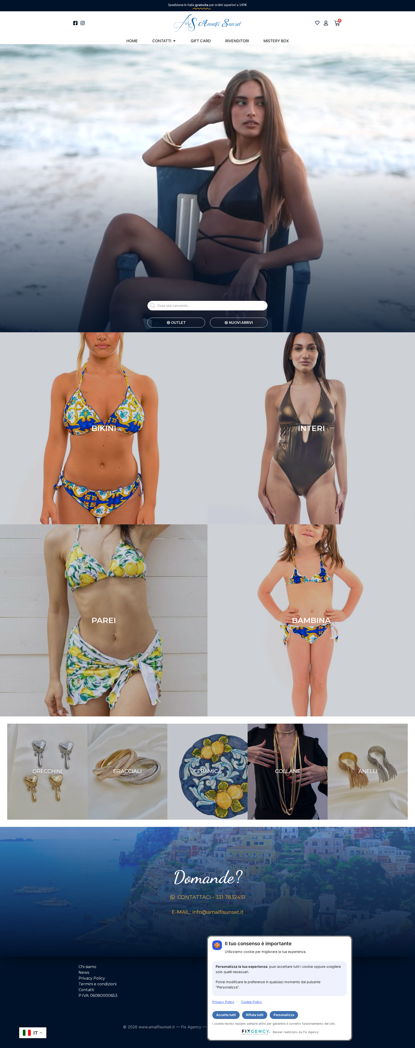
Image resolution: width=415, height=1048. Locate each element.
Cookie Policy (251, 1002)
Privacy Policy (223, 1002)
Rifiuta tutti (254, 1015)
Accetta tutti (226, 1015)
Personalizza (284, 1015)
